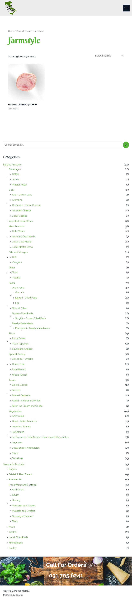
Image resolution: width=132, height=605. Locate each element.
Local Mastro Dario (22, 247)
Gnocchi (19, 292)
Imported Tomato (21, 426)
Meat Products (17, 226)
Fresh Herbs (15, 479)
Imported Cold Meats (23, 236)
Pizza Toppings (20, 343)
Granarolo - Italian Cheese (26, 205)
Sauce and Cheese (22, 348)
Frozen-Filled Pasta (22, 313)
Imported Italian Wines (21, 221)
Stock (15, 453)
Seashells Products (13, 464)
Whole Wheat (19, 374)
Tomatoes (17, 458)
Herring (16, 500)
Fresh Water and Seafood (23, 484)
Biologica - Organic (22, 358)
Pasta (12, 283)
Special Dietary (17, 354)
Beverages (15, 169)
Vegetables (15, 411)
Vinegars (17, 262)
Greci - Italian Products (24, 421)
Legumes (17, 442)
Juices (15, 179)
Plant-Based (18, 369)
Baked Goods (20, 384)
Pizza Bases (18, 338)
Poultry (13, 548)
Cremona (17, 199)
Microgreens (16, 542)
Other (12, 267)
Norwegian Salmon (22, 516)
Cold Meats (18, 231)
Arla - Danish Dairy (22, 194)
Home (11, 31)
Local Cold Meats (21, 241)
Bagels (13, 469)
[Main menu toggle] (126, 8)
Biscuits (16, 390)
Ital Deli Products (12, 164)
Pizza (12, 333)
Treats (12, 380)
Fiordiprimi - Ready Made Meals (32, 328)
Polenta (16, 277)
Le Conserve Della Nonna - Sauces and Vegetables (40, 437)
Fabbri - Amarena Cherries (26, 400)
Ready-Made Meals (22, 323)
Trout (15, 521)
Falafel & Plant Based (20, 474)
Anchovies (18, 489)
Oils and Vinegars (18, 252)
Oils (14, 257)
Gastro (12, 532)
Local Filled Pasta (18, 537)
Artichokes (18, 416)
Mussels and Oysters (23, 510)
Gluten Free (18, 364)
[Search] (126, 145)
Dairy (11, 189)
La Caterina (18, 432)
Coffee (15, 174)
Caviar (15, 494)
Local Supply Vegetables (26, 447)
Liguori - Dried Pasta (26, 297)
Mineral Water (19, 184)
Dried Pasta (18, 287)
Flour (15, 272)
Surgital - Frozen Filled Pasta (30, 318)
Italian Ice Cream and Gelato (27, 406)
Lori (17, 303)
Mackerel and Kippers (24, 505)
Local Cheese (19, 215)
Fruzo (12, 526)
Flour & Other (19, 308)
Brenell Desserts (21, 395)
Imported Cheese (21, 210)
